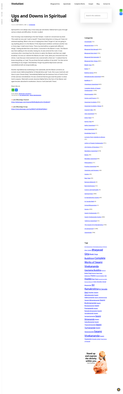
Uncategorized (89, 228)
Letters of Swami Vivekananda (94, 143)
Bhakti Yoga (88, 65)
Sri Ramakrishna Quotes (92, 197)
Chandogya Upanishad (91, 84)
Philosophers (88, 162)
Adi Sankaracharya (89, 246)
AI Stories (105, 246)
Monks (86, 155)
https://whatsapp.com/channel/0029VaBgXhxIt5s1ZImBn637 (30, 102)
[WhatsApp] (121, 10)
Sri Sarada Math (89, 201)
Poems (93, 276)
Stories (87, 209)
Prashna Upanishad (90, 166)
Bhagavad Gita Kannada (92, 57)
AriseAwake (88, 41)
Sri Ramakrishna (24, 95)
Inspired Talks (89, 110)
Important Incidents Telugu (93, 106)
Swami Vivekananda (91, 213)
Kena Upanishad (89, 129)
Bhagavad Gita (89, 45)
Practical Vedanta (100, 276)
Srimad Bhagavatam (91, 205)
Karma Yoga (88, 121)
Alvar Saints (88, 250)
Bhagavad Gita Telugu (91, 61)
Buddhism (87, 80)
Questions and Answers (92, 170)
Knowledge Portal (90, 133)
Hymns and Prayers (90, 98)
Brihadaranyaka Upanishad (93, 76)
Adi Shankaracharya (97, 246)
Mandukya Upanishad (91, 151)
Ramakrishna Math (102, 279)
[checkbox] (118, 389)
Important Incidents (25, 93)
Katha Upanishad (90, 125)
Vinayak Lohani (96, 339)
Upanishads (88, 232)
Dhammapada (89, 94)
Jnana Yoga (88, 117)
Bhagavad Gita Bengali (91, 49)
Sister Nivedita (97, 282)
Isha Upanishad (89, 114)
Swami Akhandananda (92, 300)
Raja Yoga (87, 178)
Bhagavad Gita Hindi (91, 53)
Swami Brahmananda (35, 95)
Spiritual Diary (89, 193)
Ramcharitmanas (90, 186)
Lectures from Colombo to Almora (95, 137)
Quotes (87, 174)
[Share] (121, 13)
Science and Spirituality (92, 190)
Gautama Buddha (93, 270)
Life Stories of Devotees (92, 147)
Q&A (105, 276)
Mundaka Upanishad (91, 158)
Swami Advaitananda (101, 297)
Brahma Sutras (89, 73)
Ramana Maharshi (90, 182)
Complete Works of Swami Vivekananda (95, 262)
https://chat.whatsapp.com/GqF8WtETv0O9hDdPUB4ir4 (29, 109)
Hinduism (103, 270)
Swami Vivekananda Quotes (93, 217)
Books (86, 69)
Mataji (100, 273)
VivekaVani (17, 3)
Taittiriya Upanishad (91, 221)
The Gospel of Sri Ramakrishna (94, 225)
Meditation (87, 276)
